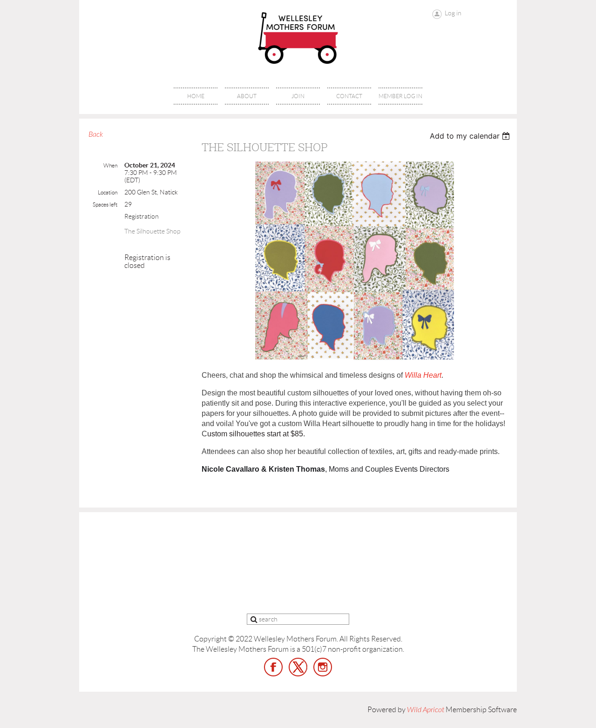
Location (107, 192)
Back (95, 134)
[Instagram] (322, 667)
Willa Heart (423, 375)
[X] (298, 667)
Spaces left (105, 204)
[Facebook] (273, 667)
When (110, 165)
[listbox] (471, 135)
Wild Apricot (425, 710)
